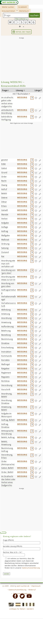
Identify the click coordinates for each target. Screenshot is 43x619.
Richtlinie (5, 381)
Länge (37, 90)
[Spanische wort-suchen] (17, 604)
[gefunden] (36, 98)
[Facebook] (14, 595)
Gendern (30, 609)
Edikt (3, 164)
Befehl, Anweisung (6, 443)
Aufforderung (7, 326)
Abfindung (6, 309)
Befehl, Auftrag (8, 437)
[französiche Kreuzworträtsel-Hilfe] (24, 604)
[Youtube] (28, 595)
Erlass (4, 206)
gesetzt (4, 159)
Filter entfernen (21, 19)
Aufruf (4, 189)
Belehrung (6, 330)
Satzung (4, 248)
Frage (4, 90)
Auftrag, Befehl (8, 420)
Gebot (4, 168)
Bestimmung (7, 339)
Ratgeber (5, 368)
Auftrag (4, 231)
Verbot (4, 218)
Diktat (4, 201)
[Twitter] (21, 595)
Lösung (19, 90)
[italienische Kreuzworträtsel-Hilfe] (31, 604)
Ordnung (5, 243)
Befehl (4, 193)
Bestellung (6, 335)
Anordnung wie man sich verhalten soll (8, 263)
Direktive (5, 343)
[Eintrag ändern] (40, 98)
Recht (3, 180)
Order (4, 176)
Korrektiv (5, 360)
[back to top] (29, 93)
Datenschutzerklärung (31, 568)
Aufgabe (5, 222)
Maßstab (5, 239)
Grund (4, 172)
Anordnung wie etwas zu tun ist (8, 278)
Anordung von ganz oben (7, 285)
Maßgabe (5, 235)
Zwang (4, 185)
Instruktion (6, 351)
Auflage (4, 227)
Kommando (6, 356)
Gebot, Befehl (7, 468)
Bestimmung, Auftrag (7, 449)
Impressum (35, 586)
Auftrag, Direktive (5, 425)
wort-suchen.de (23, 586)
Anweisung (6, 322)
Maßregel (5, 364)
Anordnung (6, 318)
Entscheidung (7, 347)
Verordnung (6, 385)
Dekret (4, 197)
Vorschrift (5, 389)
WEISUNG (22, 97)
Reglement (6, 372)
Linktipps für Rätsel (17, 609)
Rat (2, 256)
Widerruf (32, 590)
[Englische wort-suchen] (10, 604)
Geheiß (4, 210)
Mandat (4, 214)
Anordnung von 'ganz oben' (8, 271)
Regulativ (5, 377)
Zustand (5, 252)
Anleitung (5, 314)
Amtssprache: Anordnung (7, 432)
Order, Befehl (7, 472)
